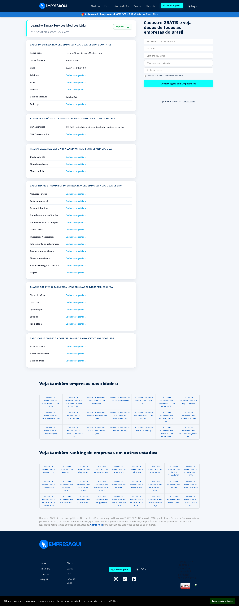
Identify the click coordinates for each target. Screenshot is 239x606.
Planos (107, 6)
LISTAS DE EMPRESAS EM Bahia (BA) (136, 469)
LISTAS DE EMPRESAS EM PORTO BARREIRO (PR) (97, 415)
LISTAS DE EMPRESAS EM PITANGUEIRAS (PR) (97, 430)
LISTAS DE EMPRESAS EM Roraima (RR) (66, 499)
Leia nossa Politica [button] (108, 601)
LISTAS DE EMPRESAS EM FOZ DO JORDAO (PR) (188, 400)
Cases (70, 568)
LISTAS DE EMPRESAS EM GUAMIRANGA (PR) (50, 415)
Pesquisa (44, 574)
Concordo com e (165, 76)
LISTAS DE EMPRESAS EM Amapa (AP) (119, 469)
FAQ (69, 574)
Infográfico (45, 579)
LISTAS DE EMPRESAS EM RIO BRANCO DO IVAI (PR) (143, 415)
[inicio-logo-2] (53, 5)
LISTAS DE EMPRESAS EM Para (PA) (119, 484)
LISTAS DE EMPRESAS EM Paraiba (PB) (136, 484)
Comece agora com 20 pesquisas (178, 83)
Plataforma (95, 6)
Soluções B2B (121, 6)
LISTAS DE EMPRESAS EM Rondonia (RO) (191, 484)
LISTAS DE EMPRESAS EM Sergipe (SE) (101, 499)
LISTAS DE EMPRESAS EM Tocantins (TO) (83, 499)
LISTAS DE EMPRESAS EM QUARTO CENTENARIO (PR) (120, 415)
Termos (161, 76)
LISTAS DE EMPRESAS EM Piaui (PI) (173, 484)
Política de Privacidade (175, 76)
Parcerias (137, 6)
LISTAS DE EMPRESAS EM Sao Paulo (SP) (48, 469)
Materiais (150, 6)
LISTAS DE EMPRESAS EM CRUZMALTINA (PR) (143, 400)
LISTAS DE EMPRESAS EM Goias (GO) (48, 484)
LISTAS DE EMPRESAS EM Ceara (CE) (155, 469)
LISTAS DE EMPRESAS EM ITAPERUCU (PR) (188, 415)
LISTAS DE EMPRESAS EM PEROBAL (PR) (73, 415)
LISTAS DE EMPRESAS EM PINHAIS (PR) (51, 430)
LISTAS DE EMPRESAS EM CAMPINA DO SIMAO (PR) (97, 400)
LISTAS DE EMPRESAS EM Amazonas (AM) (101, 469)
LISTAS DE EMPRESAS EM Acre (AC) (66, 469)
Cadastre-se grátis (75, 75)
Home (43, 563)
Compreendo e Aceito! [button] (222, 601)
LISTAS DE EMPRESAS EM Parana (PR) (173, 499)
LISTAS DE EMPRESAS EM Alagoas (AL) (83, 469)
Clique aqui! (189, 101)
